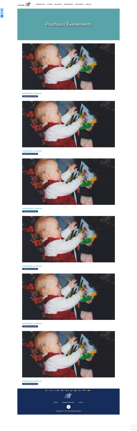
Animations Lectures (30, 96)
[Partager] (1, 16)
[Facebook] (1, 9)
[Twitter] (1, 13)
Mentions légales (76, 411)
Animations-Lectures (32, 93)
